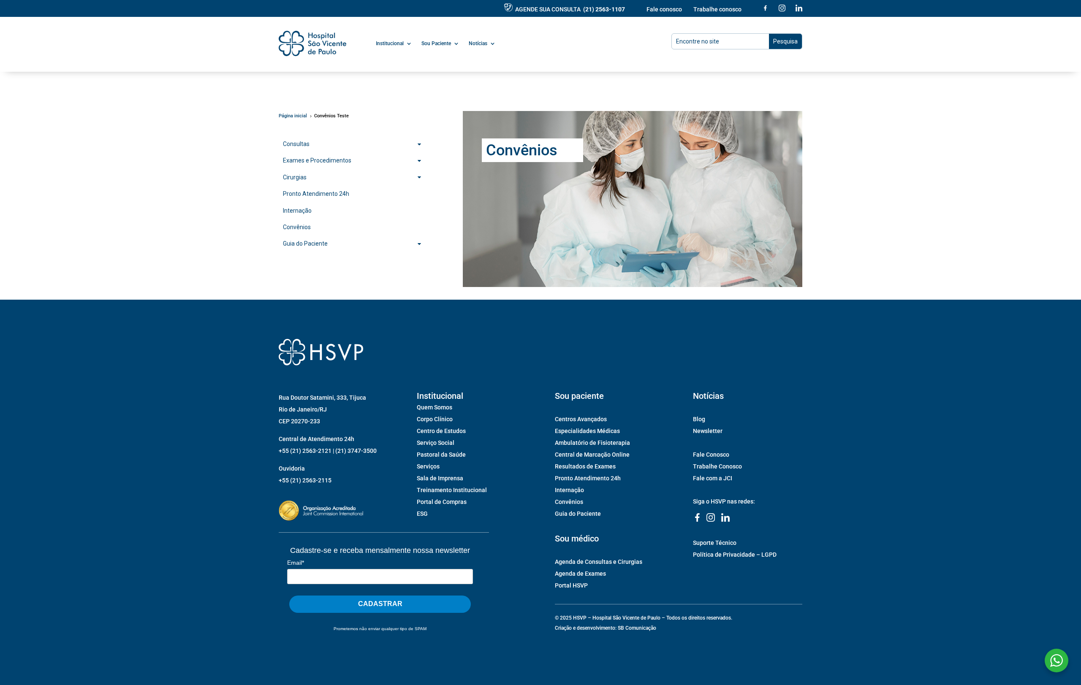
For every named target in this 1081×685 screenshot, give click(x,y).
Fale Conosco (711, 454)
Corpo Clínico (435, 419)
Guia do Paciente (578, 513)
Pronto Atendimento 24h (588, 478)
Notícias (478, 43)
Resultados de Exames (585, 466)
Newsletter (707, 431)
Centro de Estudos (441, 431)
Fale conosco (664, 9)
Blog (699, 419)
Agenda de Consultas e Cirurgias (598, 561)
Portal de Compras (442, 501)
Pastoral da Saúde (441, 454)
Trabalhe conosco (717, 9)
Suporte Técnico (714, 542)
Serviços (428, 466)
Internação (569, 490)
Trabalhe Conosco (717, 466)
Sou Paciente (436, 43)
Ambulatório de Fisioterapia (592, 442)
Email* (295, 562)
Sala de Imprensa (440, 478)
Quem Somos (434, 407)
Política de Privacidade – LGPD (735, 554)
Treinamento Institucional (452, 490)
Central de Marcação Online (592, 454)
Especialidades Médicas (587, 431)
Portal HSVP (571, 585)
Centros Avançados (581, 419)
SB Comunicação (637, 628)
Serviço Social (435, 442)
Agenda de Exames (580, 573)
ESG (422, 513)
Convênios (569, 501)
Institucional (390, 43)
